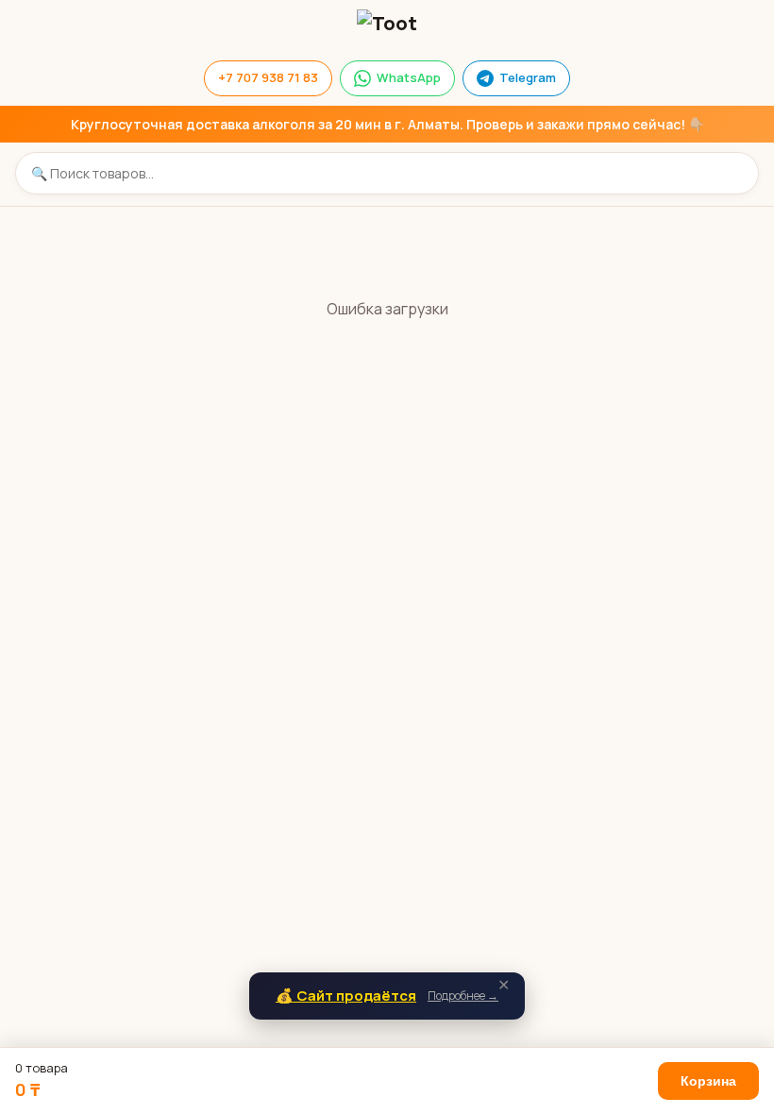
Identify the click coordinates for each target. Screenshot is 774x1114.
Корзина (708, 1081)
